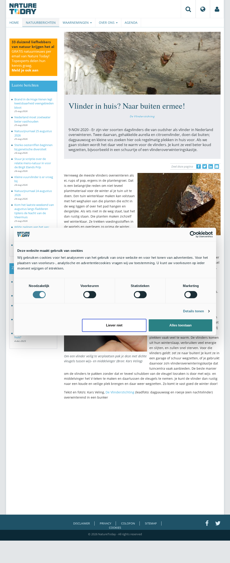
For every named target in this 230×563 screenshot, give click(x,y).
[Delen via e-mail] (217, 166)
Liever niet (114, 325)
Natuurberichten (41, 22)
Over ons (107, 22)
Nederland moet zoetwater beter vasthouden (32, 119)
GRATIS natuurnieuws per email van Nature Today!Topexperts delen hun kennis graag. (31, 60)
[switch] (89, 294)
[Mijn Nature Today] (217, 9)
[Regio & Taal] (203, 9)
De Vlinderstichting (142, 116)
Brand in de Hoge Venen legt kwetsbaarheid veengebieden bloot (34, 103)
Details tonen (193, 311)
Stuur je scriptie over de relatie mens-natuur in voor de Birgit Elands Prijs (32, 163)
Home (14, 22)
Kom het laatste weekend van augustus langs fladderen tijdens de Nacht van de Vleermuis (34, 211)
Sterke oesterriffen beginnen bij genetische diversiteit (33, 147)
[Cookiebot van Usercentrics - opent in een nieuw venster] (193, 234)
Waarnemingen (76, 22)
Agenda (131, 22)
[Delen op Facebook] (198, 166)
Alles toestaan (180, 325)
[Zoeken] (188, 9)
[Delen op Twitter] (204, 166)
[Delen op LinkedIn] (210, 166)
